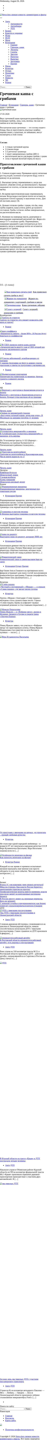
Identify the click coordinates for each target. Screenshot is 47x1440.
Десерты (14, 50)
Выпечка (14, 59)
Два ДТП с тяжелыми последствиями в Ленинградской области (17, 914)
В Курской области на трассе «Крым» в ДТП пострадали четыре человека (20, 1159)
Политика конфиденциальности (19, 1430)
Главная (8, 1416)
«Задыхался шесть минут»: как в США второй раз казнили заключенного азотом (22, 348)
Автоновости (16, 24)
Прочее (13, 64)
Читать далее (5, 411)
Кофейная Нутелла (8, 472)
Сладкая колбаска (8, 477)
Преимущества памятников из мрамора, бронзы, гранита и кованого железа (21, 377)
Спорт (8, 75)
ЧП (6, 80)
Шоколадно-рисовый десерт (12, 482)
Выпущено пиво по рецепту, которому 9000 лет (21, 537)
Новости (9, 78)
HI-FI (7, 38)
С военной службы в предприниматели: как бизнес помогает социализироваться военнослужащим (23, 904)
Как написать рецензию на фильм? (15, 857)
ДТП (12, 28)
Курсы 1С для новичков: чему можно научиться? (21, 885)
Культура (9, 68)
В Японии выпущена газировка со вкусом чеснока (22, 514)
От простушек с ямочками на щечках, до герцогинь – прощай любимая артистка (23, 833)
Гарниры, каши (17, 47)
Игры (7, 35)
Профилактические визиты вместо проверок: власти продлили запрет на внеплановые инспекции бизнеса (23, 894)
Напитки (14, 57)
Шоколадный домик (9, 475)
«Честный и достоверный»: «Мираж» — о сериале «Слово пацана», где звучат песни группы (22, 588)
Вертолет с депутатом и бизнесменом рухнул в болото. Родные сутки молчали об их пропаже (21, 396)
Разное (8, 82)
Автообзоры (15, 26)
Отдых (8, 71)
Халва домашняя (7, 479)
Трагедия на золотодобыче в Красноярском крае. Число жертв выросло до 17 (21, 455)
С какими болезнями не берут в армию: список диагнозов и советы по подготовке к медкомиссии (22, 364)
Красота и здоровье (13, 33)
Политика (9, 73)
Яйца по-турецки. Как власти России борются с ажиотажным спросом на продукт (21, 888)
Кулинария (10, 42)
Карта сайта (10, 1420)
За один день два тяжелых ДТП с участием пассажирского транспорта (19, 1380)
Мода (7, 40)
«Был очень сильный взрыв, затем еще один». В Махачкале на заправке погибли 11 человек (21, 416)
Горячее (13, 45)
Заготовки (15, 61)
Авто (7, 21)
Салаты (13, 52)
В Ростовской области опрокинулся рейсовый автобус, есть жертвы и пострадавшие (20, 941)
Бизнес (8, 31)
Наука (8, 66)
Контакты (9, 1418)
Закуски (14, 54)
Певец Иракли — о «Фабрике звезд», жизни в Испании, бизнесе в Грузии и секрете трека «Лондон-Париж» (20, 614)
